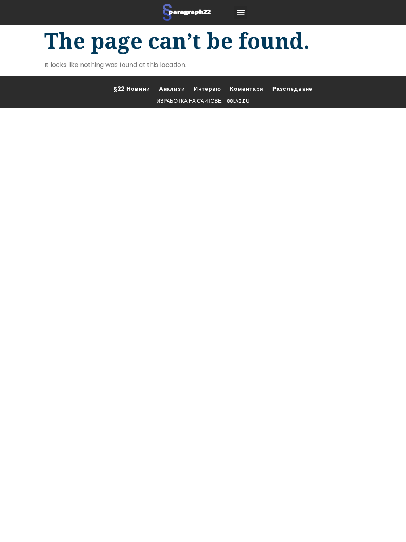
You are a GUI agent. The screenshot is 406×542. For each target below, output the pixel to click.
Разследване (292, 89)
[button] (240, 12)
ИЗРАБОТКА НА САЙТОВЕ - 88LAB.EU (203, 101)
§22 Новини (131, 89)
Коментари (247, 89)
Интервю (207, 89)
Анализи (172, 89)
